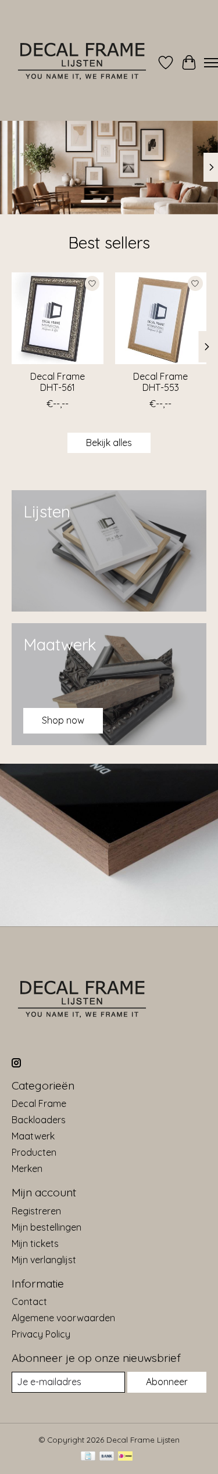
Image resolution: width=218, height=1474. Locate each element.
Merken (27, 1168)
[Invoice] (88, 1456)
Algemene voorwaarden (63, 1318)
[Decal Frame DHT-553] (161, 318)
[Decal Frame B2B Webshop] (83, 62)
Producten (34, 1152)
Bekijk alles (109, 442)
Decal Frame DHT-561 (57, 381)
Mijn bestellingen (46, 1227)
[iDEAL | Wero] (125, 1456)
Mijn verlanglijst (44, 1260)
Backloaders (39, 1120)
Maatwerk (33, 1136)
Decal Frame (39, 1103)
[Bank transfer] (107, 1456)
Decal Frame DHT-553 (160, 381)
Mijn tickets (35, 1243)
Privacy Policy (41, 1334)
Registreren (36, 1211)
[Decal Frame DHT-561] (57, 318)
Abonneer (167, 1381)
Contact (29, 1301)
